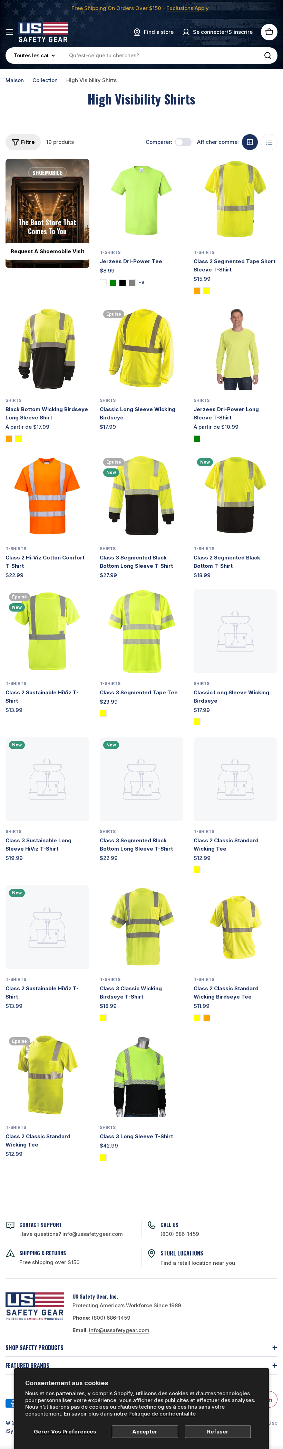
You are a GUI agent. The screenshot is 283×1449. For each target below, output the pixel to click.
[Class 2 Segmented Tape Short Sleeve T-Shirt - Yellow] (206, 290)
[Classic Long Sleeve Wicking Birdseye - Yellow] (197, 721)
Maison (15, 80)
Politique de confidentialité (162, 1413)
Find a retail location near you (197, 1263)
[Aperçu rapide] (173, 174)
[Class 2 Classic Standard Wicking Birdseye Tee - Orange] (206, 1017)
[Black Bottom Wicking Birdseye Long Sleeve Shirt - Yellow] (18, 438)
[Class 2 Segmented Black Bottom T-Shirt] (235, 496)
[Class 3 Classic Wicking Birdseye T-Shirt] (142, 927)
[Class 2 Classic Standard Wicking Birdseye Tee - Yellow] (197, 1017)
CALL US (169, 1224)
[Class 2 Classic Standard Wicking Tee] (235, 779)
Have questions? (71, 1234)
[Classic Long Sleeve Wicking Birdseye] (142, 348)
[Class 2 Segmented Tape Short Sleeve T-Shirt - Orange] (197, 290)
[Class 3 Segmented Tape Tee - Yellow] (103, 713)
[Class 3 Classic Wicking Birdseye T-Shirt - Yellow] (103, 1017)
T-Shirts (110, 252)
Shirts (13, 400)
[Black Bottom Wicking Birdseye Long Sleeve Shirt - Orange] (9, 438)
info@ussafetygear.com (119, 1330)
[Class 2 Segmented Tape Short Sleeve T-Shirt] (235, 200)
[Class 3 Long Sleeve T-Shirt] (142, 1076)
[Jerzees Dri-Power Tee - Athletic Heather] (103, 282)
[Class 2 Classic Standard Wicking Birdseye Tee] (235, 927)
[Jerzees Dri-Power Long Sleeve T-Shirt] (235, 348)
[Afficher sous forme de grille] (250, 142)
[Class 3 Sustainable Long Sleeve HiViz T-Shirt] (47, 779)
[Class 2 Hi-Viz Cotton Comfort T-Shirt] (47, 496)
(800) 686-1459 (179, 1234)
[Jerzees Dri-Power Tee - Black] (122, 282)
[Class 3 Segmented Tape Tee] (142, 631)
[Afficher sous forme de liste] (269, 142)
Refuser (217, 1431)
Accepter (144, 1431)
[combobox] (141, 55)
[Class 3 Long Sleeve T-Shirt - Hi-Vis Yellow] (103, 1157)
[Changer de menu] (10, 32)
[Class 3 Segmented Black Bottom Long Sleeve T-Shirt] (142, 496)
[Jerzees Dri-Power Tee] (142, 200)
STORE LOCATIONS (181, 1253)
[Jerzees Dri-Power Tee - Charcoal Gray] (132, 282)
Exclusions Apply (187, 8)
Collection (45, 80)
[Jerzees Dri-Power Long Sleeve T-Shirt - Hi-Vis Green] (197, 438)
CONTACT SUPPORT (40, 1224)
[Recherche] (268, 55)
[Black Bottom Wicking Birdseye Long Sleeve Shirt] (47, 348)
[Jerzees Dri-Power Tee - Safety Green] (112, 282)
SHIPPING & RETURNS (42, 1253)
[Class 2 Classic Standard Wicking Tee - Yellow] (197, 869)
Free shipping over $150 (49, 1262)
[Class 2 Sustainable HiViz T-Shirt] (47, 631)
